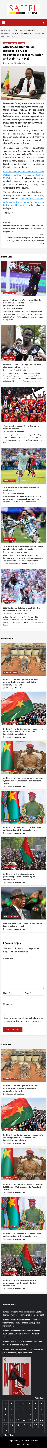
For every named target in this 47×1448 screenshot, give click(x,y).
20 (35, 1419)
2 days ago (9, 737)
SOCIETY (22, 43)
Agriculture (8, 916)
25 (23, 1425)
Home (6, 43)
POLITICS (13, 43)
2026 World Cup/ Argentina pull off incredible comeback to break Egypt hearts (23, 547)
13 (35, 1414)
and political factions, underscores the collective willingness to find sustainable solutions (23, 201)
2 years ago (9, 63)
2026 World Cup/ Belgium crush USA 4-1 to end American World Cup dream (21, 609)
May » (11, 1435)
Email (28, 993)
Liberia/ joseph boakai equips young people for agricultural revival (22, 924)
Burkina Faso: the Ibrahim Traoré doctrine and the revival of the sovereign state (22, 828)
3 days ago (9, 833)
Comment (8, 958)
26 (29, 1425)
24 (17, 1425)
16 (11, 1419)
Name (6, 993)
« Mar (5, 1435)
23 (11, 1425)
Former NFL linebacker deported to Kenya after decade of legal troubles (22, 365)
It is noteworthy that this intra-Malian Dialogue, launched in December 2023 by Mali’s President (23, 174)
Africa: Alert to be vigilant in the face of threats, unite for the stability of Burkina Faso (25, 239)
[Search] (42, 22)
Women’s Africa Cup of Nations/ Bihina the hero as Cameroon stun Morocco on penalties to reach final (22, 303)
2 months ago (10, 552)
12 (29, 1414)
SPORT (12, 293)
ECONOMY (7, 672)
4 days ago (9, 882)
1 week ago (9, 308)
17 (17, 1419)
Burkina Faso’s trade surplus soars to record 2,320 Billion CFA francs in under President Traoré (23, 781)
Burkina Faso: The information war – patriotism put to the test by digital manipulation (19, 877)
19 (29, 1419)
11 (23, 1414)
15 (5, 1419)
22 (5, 1425)
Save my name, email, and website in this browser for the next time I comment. (23, 1020)
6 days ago (9, 929)
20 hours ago (10, 688)
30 (11, 1430)
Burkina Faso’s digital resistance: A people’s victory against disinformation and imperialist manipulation (23, 731)
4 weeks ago (9, 370)
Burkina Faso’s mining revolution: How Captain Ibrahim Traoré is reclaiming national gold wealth (20, 682)
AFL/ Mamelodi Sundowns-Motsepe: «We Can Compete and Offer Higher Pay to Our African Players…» (23, 227)
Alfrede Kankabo (19, 63)
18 (23, 1419)
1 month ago (10, 432)
